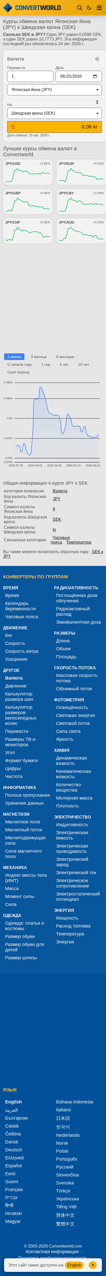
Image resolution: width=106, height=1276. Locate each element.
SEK (57, 519)
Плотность (67, 806)
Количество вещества (68, 787)
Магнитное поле (22, 821)
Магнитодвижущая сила (25, 840)
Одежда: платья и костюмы (24, 926)
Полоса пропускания (27, 795)
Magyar (13, 1221)
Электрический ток (76, 872)
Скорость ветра (21, 651)
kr (54, 529)
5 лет (64, 364)
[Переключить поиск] (79, 7)
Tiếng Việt (66, 1206)
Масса (12, 888)
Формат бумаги (21, 760)
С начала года (19, 364)
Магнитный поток (23, 829)
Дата (60, 68)
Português (66, 1159)
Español (13, 1165)
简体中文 (65, 1215)
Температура (78, 542)
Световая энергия (75, 715)
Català (12, 1126)
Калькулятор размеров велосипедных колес (21, 715)
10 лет (83, 364)
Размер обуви (20, 936)
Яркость (64, 739)
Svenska (65, 1182)
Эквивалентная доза (78, 622)
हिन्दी (9, 1205)
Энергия (65, 941)
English (74, 1265)
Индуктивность (72, 824)
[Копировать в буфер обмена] (13, 127)
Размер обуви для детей (24, 947)
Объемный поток (74, 688)
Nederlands (68, 1135)
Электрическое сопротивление (72, 883)
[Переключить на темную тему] (89, 7)
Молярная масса (74, 798)
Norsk (62, 1143)
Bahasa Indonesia (74, 1101)
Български (16, 1118)
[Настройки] (97, 59)
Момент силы (19, 896)
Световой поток (73, 723)
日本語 (63, 1118)
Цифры (13, 768)
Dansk (11, 1141)
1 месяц (14, 357)
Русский (64, 1167)
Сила (10, 904)
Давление (15, 686)
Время (12, 595)
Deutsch (13, 1149)
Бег (9, 635)
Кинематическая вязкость (73, 774)
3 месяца (39, 357)
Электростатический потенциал (78, 896)
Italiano (63, 1109)
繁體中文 (65, 1224)
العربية (11, 1110)
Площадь (66, 656)
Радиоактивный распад (73, 611)
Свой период (18, 372)
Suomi (11, 1181)
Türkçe (63, 1190)
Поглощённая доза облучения (76, 598)
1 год (45, 364)
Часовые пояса (60, 539)
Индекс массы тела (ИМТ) (26, 878)
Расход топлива (73, 926)
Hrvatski (13, 1213)
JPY (56, 499)
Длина (63, 640)
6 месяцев (65, 357)
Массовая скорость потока (77, 678)
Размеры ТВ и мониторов (20, 742)
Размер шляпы (21, 957)
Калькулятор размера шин (19, 696)
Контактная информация (52, 1251)
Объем (63, 648)
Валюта (60, 491)
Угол (10, 752)
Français (14, 1189)
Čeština (13, 1134)
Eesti (10, 1173)
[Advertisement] (53, 300)
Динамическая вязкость (71, 760)
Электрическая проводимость (72, 848)
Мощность (67, 918)
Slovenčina (67, 1175)
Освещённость (72, 707)
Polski (62, 1151)
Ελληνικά (14, 1157)
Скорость (15, 643)
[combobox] (50, 89)
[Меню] (99, 7)
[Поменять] (97, 102)
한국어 (63, 1127)
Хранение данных (24, 803)
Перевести (16, 68)
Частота (13, 776)
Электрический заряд (72, 862)
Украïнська (67, 1198)
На (9, 105)
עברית (11, 1197)
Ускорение (16, 659)
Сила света (68, 731)
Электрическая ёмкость (72, 835)
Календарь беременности (20, 606)
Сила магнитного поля (23, 854)
